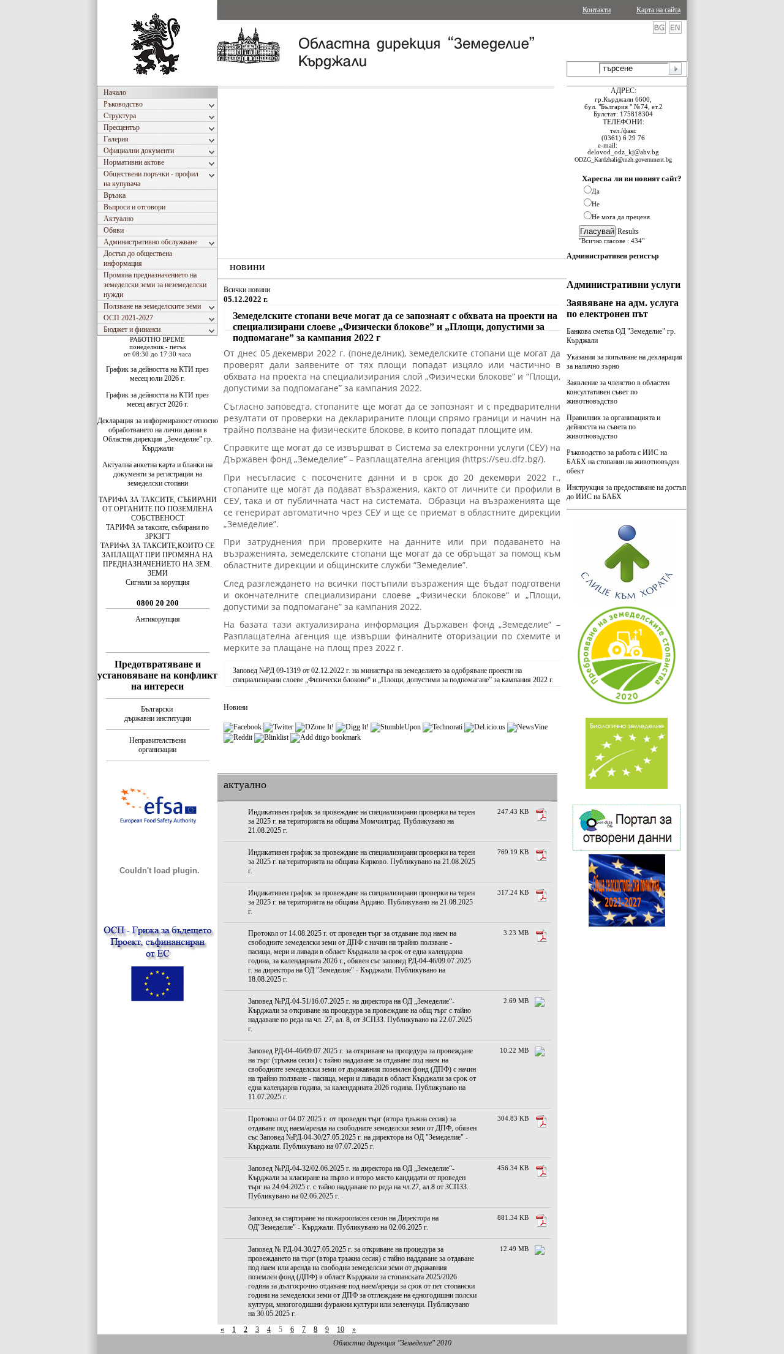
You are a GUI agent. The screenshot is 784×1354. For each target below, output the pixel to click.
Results (628, 231)
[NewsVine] (527, 727)
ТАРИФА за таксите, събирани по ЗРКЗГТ (157, 532)
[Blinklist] (271, 737)
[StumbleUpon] (396, 727)
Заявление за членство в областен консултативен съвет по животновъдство (618, 391)
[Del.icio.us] (484, 727)
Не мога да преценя (621, 216)
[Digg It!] (352, 727)
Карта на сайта (658, 10)
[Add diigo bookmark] (325, 737)
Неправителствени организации (157, 745)
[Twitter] (278, 727)
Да (596, 191)
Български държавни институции (157, 714)
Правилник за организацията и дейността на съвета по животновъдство (613, 426)
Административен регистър (613, 256)
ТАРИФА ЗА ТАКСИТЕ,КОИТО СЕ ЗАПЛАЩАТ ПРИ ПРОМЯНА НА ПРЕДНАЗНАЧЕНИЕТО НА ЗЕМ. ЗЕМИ (157, 559)
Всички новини (247, 289)
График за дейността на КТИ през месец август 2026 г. (157, 399)
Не (596, 204)
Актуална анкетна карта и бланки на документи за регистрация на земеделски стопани (157, 474)
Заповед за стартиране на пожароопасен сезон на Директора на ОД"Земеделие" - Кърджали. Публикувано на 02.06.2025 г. (343, 1223)
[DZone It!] (314, 727)
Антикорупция (157, 619)
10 (340, 1329)
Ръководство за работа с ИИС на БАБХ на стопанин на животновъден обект (623, 461)
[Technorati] (442, 727)
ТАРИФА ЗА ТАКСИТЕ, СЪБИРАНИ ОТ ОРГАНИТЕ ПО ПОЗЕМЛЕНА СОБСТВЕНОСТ (158, 508)
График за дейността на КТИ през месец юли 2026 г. (157, 374)
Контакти (596, 10)
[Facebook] (243, 727)
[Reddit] (238, 737)
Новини (235, 707)
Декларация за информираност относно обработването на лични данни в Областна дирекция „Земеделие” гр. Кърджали (157, 434)
